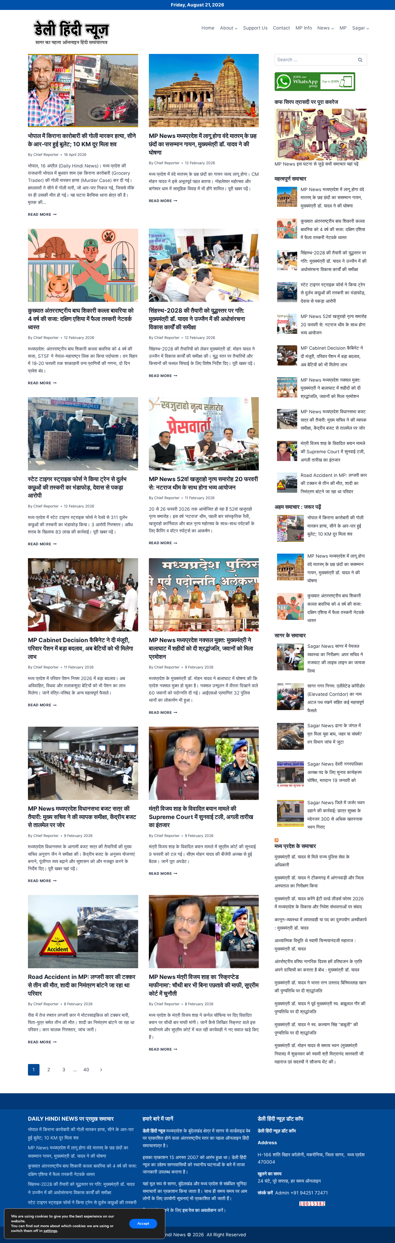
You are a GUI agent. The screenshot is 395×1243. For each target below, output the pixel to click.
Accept (143, 1223)
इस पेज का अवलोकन (199, 1210)
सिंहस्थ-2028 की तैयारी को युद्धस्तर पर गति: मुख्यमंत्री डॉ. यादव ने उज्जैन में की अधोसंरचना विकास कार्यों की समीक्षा (197, 319)
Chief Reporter (46, 154)
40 (86, 1069)
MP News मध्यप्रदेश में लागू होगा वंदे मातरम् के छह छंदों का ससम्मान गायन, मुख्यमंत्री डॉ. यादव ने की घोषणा (203, 144)
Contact (281, 28)
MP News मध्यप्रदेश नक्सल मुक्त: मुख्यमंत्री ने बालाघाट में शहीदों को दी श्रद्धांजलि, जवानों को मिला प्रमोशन (201, 648)
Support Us (255, 28)
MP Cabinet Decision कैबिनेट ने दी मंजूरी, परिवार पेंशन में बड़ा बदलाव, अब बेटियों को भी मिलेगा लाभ (80, 648)
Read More (42, 214)
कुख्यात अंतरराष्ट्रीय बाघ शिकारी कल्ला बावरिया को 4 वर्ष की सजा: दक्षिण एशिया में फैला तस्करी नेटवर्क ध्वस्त (81, 319)
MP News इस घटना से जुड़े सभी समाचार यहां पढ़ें (316, 164)
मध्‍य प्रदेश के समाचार (295, 846)
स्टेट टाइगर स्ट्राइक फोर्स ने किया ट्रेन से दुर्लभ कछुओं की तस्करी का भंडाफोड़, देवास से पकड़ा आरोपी (77, 487)
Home (208, 28)
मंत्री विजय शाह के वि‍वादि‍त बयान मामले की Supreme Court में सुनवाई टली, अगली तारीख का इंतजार (201, 817)
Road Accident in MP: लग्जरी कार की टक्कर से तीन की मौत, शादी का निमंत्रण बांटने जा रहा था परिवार (81, 985)
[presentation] (83, 90)
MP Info (304, 28)
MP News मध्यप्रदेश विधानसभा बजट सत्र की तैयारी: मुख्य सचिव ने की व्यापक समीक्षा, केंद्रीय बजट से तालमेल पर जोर (82, 817)
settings (50, 1231)
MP (343, 28)
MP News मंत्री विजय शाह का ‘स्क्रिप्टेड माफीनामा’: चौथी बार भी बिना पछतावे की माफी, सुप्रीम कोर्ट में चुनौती (203, 985)
